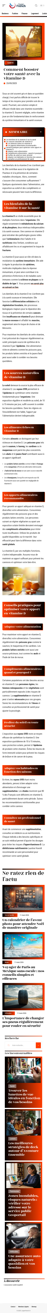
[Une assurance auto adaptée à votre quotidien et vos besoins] (23, 1235)
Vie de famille (9, 915)
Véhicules (8, 1013)
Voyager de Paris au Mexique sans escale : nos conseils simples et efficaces (23, 973)
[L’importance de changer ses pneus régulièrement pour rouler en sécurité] (23, 996)
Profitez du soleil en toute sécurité (20, 155)
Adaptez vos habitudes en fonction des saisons (25, 157)
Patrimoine (14, 1191)
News (7, 962)
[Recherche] (36, 5)
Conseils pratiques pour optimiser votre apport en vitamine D (24, 148)
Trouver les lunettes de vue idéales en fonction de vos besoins (24, 1096)
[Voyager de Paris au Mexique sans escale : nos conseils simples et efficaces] (23, 945)
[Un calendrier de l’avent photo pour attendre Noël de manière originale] (23, 898)
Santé (11, 63)
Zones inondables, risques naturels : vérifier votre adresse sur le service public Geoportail (23, 1205)
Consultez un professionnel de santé (21, 159)
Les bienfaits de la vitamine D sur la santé (21, 140)
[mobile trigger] (4, 5)
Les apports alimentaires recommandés (22, 145)
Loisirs (13, 1139)
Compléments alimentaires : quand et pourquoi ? (25, 153)
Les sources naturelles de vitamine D (19, 142)
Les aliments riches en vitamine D (20, 144)
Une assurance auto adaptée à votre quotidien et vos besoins (24, 1261)
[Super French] (17, 5)
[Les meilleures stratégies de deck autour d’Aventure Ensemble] (23, 1123)
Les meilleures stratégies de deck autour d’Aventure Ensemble (23, 1149)
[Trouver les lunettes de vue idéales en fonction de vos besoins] (23, 1070)
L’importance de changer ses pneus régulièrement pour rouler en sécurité (23, 1022)
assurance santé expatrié (14, 1285)
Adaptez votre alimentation (17, 151)
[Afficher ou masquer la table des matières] (34, 132)
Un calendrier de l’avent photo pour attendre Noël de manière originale (23, 923)
